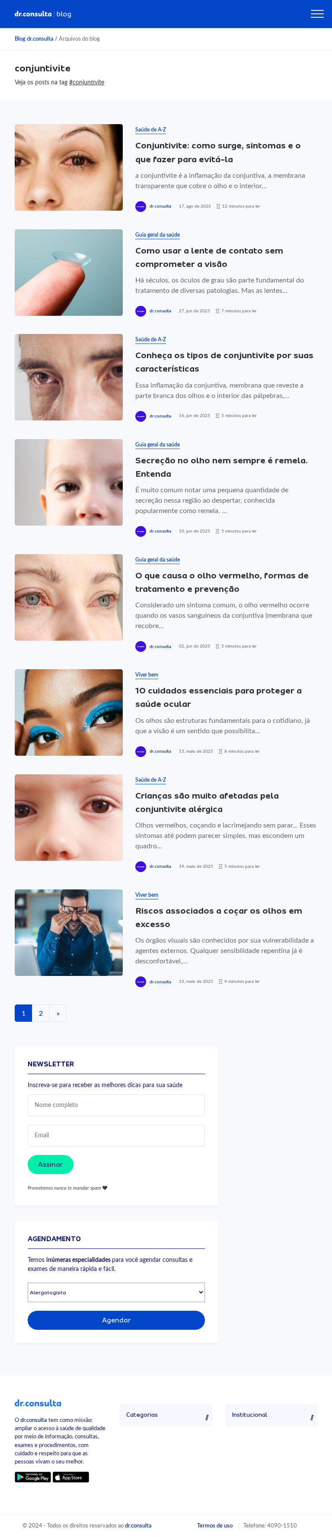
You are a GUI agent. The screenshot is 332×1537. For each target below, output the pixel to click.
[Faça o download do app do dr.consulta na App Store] (71, 1477)
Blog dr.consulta (34, 39)
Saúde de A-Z (150, 129)
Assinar (50, 1164)
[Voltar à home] (38, 1402)
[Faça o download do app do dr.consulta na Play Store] (33, 1477)
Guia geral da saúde (157, 234)
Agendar (116, 1320)
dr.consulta (160, 206)
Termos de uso (215, 1525)
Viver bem (146, 674)
